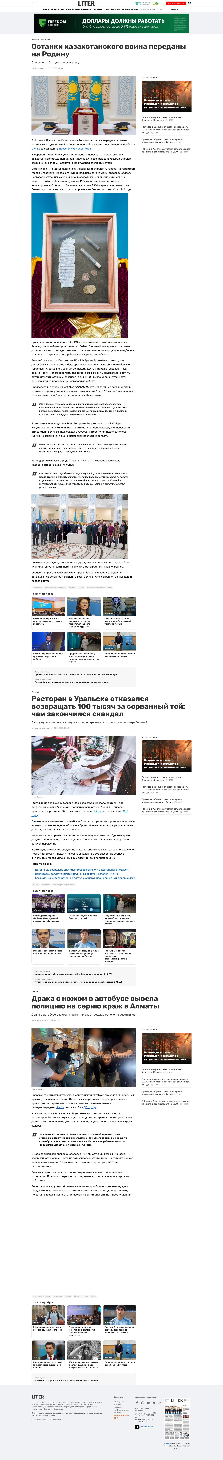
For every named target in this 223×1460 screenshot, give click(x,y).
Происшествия (150, 97)
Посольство (37, 588)
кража (85, 1296)
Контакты (118, 1413)
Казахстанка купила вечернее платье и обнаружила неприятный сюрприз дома (85, 877)
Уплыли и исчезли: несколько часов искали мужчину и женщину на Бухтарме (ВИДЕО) (78, 982)
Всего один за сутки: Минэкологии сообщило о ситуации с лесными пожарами (165, 104)
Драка (93, 1296)
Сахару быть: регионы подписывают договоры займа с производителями (71, 682)
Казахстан (58, 1296)
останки (72, 588)
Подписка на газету (176, 3)
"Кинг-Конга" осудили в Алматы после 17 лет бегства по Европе (66, 1380)
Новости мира (73, 10)
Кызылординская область (55, 588)
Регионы (125, 10)
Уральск (36, 885)
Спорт (107, 10)
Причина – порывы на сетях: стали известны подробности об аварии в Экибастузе (76, 674)
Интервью (86, 10)
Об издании (119, 1402)
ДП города (89, 1107)
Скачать (167, 1443)
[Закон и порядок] (143, 3)
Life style (97, 10)
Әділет (134, 10)
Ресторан (46, 885)
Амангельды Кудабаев (41, 1296)
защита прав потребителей (64, 885)
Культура (115, 10)
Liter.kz (98, 811)
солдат (81, 588)
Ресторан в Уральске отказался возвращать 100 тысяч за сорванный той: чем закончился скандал (165, 130)
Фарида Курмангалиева (42, 728)
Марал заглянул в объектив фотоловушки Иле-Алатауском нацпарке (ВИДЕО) (73, 974)
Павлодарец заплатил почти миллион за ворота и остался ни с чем (77, 873)
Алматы (68, 1296)
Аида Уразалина (38, 1020)
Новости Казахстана (53, 10)
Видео (76, 1296)
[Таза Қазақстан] (158, 3)
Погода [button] (173, 10)
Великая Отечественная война (99, 588)
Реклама (117, 1404)
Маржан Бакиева (39, 68)
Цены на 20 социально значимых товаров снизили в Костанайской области (82, 869)
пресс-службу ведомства (75, 148)
